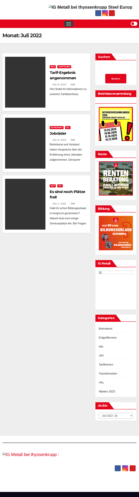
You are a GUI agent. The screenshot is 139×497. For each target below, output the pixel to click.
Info (53, 67)
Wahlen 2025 (107, 391)
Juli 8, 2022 (59, 84)
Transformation (108, 373)
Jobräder (58, 133)
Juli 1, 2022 (59, 203)
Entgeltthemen (108, 337)
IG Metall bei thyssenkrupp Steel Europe (27, 468)
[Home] (5, 23)
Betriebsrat (57, 127)
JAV (101, 355)
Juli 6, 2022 (59, 140)
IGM (72, 84)
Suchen (104, 57)
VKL (68, 127)
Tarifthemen (64, 67)
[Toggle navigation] (68, 24)
